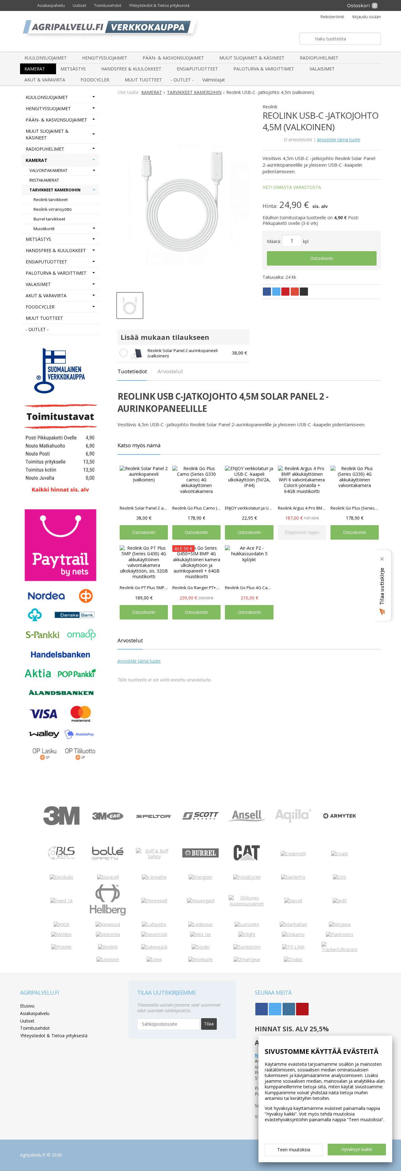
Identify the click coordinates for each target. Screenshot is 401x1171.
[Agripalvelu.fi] (203, 31)
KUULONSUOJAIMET (45, 58)
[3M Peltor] (154, 816)
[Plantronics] (339, 934)
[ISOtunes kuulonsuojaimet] (247, 904)
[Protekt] (61, 947)
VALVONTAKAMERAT (48, 170)
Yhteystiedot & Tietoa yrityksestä (159, 5)
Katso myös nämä (138, 445)
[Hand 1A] (61, 901)
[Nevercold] (154, 934)
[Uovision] (107, 959)
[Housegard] (200, 901)
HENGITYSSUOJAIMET (104, 58)
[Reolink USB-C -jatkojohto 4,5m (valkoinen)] (183, 199)
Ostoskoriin (321, 258)
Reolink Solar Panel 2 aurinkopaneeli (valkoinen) (183, 353)
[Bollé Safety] (107, 867)
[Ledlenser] (200, 924)
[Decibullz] (61, 877)
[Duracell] (108, 877)
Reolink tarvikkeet (51, 199)
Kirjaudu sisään (366, 16)
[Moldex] (61, 934)
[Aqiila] (293, 821)
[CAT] (247, 864)
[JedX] (339, 901)
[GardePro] (293, 877)
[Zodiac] (293, 959)
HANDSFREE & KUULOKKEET (131, 69)
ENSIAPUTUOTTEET (197, 69)
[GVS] (339, 877)
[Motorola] (108, 934)
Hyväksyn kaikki (356, 1149)
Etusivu (27, 1006)
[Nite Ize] (200, 934)
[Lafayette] (154, 924)
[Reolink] (108, 947)
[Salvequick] (154, 947)
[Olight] (246, 934)
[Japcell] (293, 901)
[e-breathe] (154, 877)
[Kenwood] (108, 924)
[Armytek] (339, 818)
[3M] (61, 823)
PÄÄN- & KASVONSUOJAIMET (173, 58)
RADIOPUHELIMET (319, 58)
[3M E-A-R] (107, 830)
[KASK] (62, 924)
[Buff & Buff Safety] (154, 856)
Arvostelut (170, 371)
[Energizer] (200, 877)
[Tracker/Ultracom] (339, 949)
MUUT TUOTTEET (143, 80)
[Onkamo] (293, 934)
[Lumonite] (247, 924)
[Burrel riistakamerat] (200, 856)
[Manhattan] (293, 924)
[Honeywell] (154, 901)
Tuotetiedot (132, 371)
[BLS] (61, 867)
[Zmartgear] (247, 959)
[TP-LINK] (293, 947)
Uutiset (79, 5)
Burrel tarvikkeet (49, 219)
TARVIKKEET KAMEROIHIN (55, 190)
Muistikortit (44, 228)
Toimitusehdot (107, 5)
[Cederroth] (293, 854)
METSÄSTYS (73, 69)
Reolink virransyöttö (53, 209)
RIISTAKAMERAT (44, 180)
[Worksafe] (200, 959)
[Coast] (339, 854)
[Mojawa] (340, 924)
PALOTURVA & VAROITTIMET (263, 69)
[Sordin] (201, 947)
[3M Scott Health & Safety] (200, 818)
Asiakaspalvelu (51, 5)
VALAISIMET (322, 69)
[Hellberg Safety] (108, 914)
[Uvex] (154, 959)
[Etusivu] (26, 5)
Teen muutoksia (293, 1150)
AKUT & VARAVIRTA (44, 80)
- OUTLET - (182, 80)
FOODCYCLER (95, 80)
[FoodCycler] (247, 877)
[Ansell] (247, 820)
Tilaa (209, 1024)
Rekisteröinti (332, 16)
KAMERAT (34, 69)
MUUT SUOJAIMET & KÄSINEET (251, 58)
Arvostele (338, 139)
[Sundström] (247, 947)
